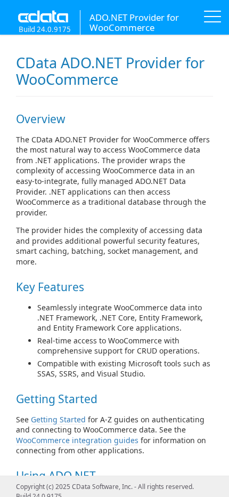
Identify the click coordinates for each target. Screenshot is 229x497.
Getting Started (58, 419)
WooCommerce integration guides (77, 440)
